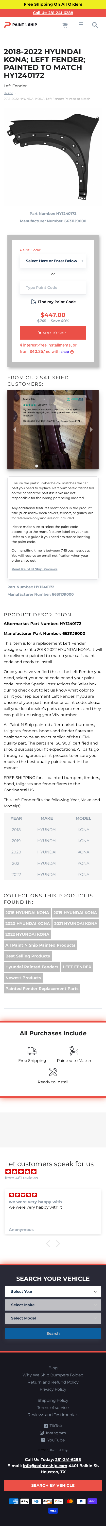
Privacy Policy (53, 1389)
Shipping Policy (53, 1400)
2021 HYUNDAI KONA (75, 923)
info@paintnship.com (45, 1465)
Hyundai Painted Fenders (31, 967)
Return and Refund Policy (53, 1382)
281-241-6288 (68, 1459)
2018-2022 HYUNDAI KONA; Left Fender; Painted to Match (47, 99)
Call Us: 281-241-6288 (53, 12)
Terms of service (53, 1407)
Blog (53, 1368)
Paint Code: (30, 250)
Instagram (55, 1433)
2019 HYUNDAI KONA (75, 912)
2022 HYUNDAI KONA (27, 934)
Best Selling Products (27, 956)
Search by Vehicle (53, 1485)
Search (53, 1333)
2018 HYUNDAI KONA (27, 912)
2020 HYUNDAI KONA (27, 923)
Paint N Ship (59, 1450)
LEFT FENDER (77, 967)
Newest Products (23, 977)
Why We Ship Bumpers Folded (53, 1375)
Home (8, 93)
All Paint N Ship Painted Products (40, 945)
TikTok (55, 1425)
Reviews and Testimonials (53, 1414)
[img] (55, 1172)
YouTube (55, 1440)
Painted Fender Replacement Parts (42, 988)
